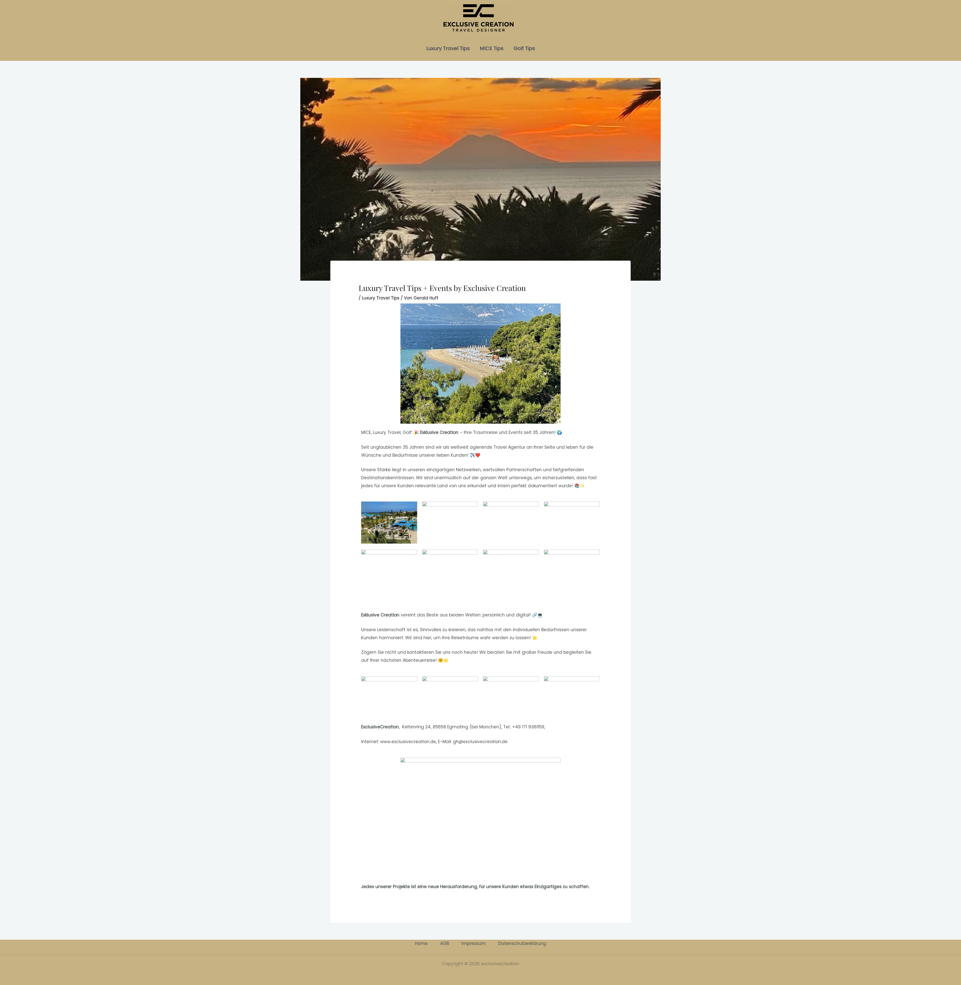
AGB (444, 943)
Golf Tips (524, 48)
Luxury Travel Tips (448, 48)
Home (421, 943)
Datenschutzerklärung (522, 943)
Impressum (473, 943)
